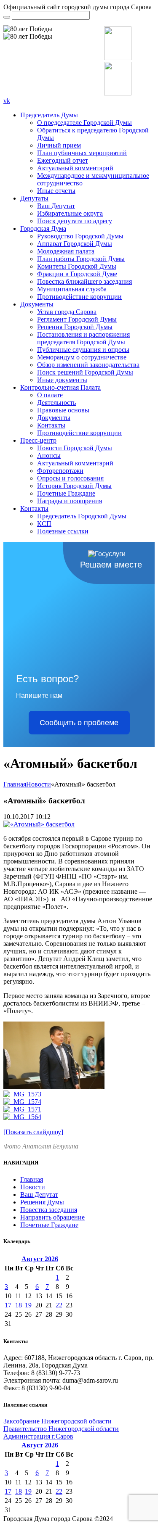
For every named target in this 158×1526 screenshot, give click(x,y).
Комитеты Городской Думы (76, 266)
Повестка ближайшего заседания (84, 281)
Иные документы (62, 379)
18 (18, 1305)
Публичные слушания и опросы (83, 349)
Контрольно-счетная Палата (60, 387)
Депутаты (34, 198)
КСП (44, 523)
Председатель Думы (49, 115)
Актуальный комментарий (75, 168)
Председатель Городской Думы (81, 516)
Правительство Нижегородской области (61, 1428)
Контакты (51, 425)
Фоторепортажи (60, 470)
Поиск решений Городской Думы (85, 372)
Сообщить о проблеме (79, 722)
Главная (14, 784)
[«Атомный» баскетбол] (39, 824)
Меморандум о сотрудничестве (81, 357)
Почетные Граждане (66, 493)
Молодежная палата (65, 251)
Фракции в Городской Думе (77, 273)
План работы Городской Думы (81, 258)
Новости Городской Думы (74, 447)
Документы (37, 304)
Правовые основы (63, 410)
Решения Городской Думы (74, 326)
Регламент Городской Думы (77, 319)
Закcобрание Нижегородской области (57, 1421)
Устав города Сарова (66, 311)
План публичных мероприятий (82, 152)
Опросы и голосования (70, 478)
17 (8, 1305)
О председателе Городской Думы (84, 122)
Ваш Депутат (56, 205)
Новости (38, 784)
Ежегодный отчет (62, 160)
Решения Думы (42, 1202)
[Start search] (6, 17)
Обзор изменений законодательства (88, 364)
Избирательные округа (70, 213)
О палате (50, 395)
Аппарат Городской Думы (74, 243)
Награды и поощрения (69, 500)
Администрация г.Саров (38, 1436)
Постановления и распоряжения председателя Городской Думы (83, 338)
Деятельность (56, 402)
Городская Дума (43, 228)
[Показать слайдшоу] (33, 1131)
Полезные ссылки (62, 531)
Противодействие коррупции (79, 296)
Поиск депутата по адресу (74, 220)
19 (28, 1305)
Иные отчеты (56, 190)
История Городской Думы (74, 485)
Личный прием (59, 145)
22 (59, 1305)
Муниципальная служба (72, 289)
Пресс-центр (38, 440)
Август (39, 1258)
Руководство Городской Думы (80, 236)
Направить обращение (52, 1217)
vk (6, 100)
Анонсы (49, 455)
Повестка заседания (48, 1209)
